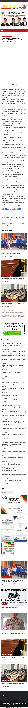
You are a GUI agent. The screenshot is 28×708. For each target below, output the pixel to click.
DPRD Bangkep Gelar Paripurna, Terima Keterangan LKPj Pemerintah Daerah (13, 389)
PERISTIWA (4, 604)
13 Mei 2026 (8, 635)
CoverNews (13, 704)
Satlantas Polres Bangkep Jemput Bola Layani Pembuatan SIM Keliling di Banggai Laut (12, 469)
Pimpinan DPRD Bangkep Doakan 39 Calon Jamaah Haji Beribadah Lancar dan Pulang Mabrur (13, 371)
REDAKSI (3, 695)
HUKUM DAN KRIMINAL (6, 628)
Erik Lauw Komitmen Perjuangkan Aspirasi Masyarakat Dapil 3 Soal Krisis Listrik (14, 475)
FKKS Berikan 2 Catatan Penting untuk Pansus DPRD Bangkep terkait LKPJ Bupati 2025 (13, 279)
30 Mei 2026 (8, 609)
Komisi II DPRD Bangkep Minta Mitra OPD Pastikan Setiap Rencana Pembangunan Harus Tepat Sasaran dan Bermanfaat (13, 423)
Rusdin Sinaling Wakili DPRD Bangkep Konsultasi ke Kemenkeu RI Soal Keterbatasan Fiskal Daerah (13, 458)
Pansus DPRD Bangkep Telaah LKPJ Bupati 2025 (12, 411)
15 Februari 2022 (10, 43)
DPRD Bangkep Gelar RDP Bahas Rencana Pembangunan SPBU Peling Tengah (11, 394)
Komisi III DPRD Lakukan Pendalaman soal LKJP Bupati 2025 (14, 416)
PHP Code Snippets (9, 707)
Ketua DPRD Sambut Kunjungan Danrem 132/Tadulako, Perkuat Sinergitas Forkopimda (12, 406)
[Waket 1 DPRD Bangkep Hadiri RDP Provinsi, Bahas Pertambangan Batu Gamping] (14, 293)
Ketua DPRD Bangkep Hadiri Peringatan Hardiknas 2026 (13, 377)
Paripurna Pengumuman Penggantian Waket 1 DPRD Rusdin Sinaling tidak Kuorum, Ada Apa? (13, 463)
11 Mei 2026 (8, 281)
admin (4, 43)
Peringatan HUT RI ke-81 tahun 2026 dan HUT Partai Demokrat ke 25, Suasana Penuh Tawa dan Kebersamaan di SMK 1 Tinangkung (13, 253)
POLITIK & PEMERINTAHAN (7, 36)
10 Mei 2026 (8, 306)
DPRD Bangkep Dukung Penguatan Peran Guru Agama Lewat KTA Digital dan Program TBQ (14, 383)
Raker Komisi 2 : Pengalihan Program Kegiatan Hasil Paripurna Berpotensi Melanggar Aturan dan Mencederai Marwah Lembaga (13, 444)
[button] (2, 30)
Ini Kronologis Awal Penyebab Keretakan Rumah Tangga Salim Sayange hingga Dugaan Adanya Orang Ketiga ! (13, 451)
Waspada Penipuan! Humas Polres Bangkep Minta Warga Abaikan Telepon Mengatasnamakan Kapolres (13, 354)
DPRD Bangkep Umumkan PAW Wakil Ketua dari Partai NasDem (14, 400)
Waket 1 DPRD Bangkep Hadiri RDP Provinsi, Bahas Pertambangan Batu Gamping (13, 304)
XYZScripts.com (19, 707)
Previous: (13, 217)
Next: (13, 223)
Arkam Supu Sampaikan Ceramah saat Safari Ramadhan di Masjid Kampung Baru (11, 481)
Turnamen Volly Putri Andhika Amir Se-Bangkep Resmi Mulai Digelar (14, 435)
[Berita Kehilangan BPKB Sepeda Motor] (14, 597)
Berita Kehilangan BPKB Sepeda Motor (10, 351)
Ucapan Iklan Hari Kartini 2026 (8, 440)
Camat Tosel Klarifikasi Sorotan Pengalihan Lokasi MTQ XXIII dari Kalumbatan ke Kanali (14, 429)
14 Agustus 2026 (9, 256)
